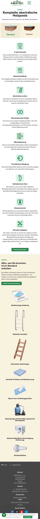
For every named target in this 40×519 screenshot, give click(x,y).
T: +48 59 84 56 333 (20, 489)
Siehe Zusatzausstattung (11, 283)
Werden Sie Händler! (20, 498)
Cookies (20, 505)
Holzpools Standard (20, 250)
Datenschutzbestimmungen (20, 502)
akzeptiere (27, 517)
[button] (4, 515)
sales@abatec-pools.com (20, 491)
